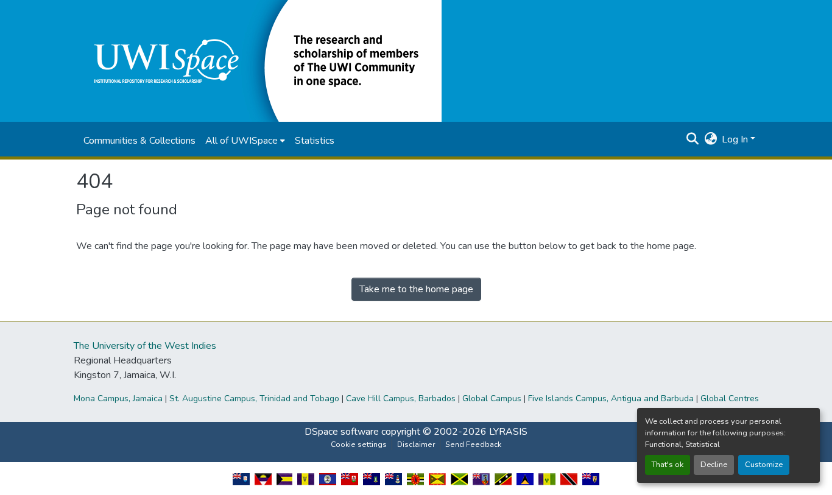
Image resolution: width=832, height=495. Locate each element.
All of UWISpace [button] (241, 140)
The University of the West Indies (145, 346)
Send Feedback (473, 444)
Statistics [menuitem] (314, 140)
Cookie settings (359, 444)
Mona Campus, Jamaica (118, 398)
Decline (713, 464)
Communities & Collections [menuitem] (139, 140)
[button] (259, 60)
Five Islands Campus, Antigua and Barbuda (611, 398)
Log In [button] (736, 139)
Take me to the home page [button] (416, 289)
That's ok (667, 464)
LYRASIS (508, 431)
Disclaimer (416, 444)
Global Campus (491, 398)
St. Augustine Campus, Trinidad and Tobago (254, 398)
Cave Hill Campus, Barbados (401, 398)
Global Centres (729, 398)
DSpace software (342, 431)
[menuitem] (245, 140)
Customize (764, 464)
